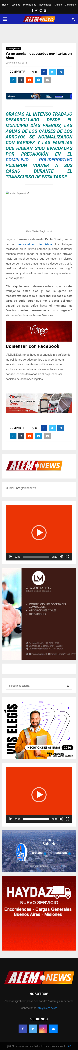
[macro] (39, 98)
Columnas (70, 4)
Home (5, 4)
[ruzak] (39, 412)
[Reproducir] (10, 557)
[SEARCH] (68, 686)
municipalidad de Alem (34, 244)
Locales (16, 4)
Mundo (58, 4)
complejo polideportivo (39, 159)
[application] (39, 532)
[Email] (53, 1029)
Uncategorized (13, 49)
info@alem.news (47, 1007)
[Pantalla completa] (67, 557)
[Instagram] (43, 1029)
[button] (39, 532)
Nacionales (45, 4)
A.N (70, 1046)
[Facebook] (23, 1029)
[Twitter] (33, 1029)
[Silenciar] (61, 557)
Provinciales (29, 4)
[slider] (36, 557)
